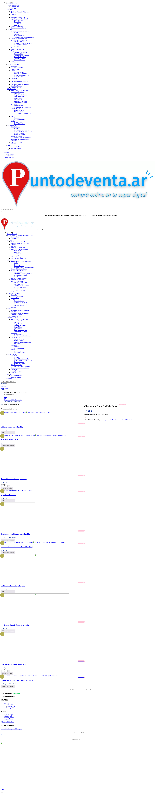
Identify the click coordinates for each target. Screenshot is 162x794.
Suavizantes (17, 115)
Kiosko (9, 79)
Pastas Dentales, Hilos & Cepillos (23, 131)
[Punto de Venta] (18, 229)
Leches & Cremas (19, 72)
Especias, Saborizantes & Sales (19, 38)
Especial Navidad (12, 3)
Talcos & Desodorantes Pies (21, 130)
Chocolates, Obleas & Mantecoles (20, 81)
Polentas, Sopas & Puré (20, 44)
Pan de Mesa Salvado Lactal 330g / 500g (15, 625)
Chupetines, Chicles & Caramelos (20, 84)
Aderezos (16, 34)
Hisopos (16, 128)
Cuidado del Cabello (16, 136)
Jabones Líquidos (18, 111)
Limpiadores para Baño (20, 102)
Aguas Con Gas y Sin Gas (18, 11)
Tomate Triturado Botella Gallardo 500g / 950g (17, 547)
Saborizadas (17, 23)
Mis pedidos (10, 154)
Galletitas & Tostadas (19, 58)
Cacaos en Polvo (18, 54)
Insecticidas (14, 116)
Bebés (9, 145)
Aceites (16, 32)
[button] (3, 389)
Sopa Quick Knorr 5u (8, 495)
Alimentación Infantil (16, 146)
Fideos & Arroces (19, 41)
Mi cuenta (6, 152)
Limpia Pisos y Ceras (19, 96)
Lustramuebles (18, 99)
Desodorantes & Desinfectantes (22, 107)
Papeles (13, 121)
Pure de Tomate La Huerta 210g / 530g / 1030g (17, 680)
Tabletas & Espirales (19, 119)
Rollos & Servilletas (19, 124)
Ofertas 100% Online (13, 5)
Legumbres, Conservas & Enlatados (23, 43)
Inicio (5, 397)
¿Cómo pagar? (8, 716)
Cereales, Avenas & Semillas (21, 55)
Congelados (14, 78)
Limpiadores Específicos (17, 92)
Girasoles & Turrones (16, 86)
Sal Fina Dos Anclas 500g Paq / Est (13, 586)
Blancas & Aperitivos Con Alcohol (20, 12)
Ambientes (14, 104)
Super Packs (14, 8)
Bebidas (9, 9)
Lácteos (13, 70)
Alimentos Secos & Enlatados (19, 40)
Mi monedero (11, 155)
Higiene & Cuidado (16, 148)
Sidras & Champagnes (17, 26)
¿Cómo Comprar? (9, 714)
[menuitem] (8, 232)
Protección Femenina (16, 142)
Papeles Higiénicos (19, 122)
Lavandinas (17, 93)
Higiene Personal (12, 125)
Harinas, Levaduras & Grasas (18, 47)
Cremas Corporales (19, 133)
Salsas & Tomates (19, 35)
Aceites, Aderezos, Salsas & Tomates (21, 31)
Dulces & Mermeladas (20, 57)
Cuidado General (15, 127)
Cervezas (13, 14)
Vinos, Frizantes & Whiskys (18, 28)
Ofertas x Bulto (15, 6)
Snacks (13, 61)
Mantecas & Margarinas (20, 73)
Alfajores (13, 83)
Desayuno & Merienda (17, 51)
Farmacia (13, 143)
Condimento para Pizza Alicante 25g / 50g (15, 534)
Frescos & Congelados (13, 64)
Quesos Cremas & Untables (21, 75)
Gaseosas (13, 16)
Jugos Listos (17, 22)
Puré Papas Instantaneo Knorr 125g (13, 664)
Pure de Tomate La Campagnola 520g (14, 479)
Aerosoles (16, 118)
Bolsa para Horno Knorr (9, 440)
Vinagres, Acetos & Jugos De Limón (24, 37)
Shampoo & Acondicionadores (22, 137)
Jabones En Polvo (19, 110)
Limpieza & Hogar (12, 89)
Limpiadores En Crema (20, 95)
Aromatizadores (18, 105)
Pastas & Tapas (15, 69)
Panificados (17, 46)
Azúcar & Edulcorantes (20, 52)
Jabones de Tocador (19, 134)
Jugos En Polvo (18, 20)
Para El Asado (14, 63)
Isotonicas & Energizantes (18, 17)
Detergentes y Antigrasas (20, 101)
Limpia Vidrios (18, 98)
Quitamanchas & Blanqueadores (22, 113)
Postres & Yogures (19, 76)
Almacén (9, 29)
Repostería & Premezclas (17, 49)
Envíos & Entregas (9, 717)
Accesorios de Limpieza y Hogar (19, 90)
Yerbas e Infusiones (19, 60)
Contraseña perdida (9, 157)
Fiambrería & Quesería (17, 67)
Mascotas (9, 150)
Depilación (14, 140)
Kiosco (6, 398)
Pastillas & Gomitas (16, 87)
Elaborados (14, 66)
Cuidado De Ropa (16, 108)
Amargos (16, 25)
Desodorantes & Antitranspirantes (20, 139)
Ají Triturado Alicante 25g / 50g (12, 427)
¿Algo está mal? (8, 719)
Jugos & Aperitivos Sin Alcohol (19, 19)
